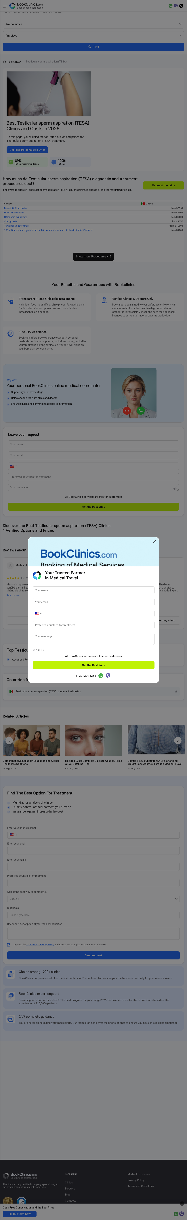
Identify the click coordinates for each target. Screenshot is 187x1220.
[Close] (154, 542)
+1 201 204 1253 (85, 675)
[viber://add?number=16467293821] (108, 675)
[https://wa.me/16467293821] (101, 675)
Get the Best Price (93, 665)
